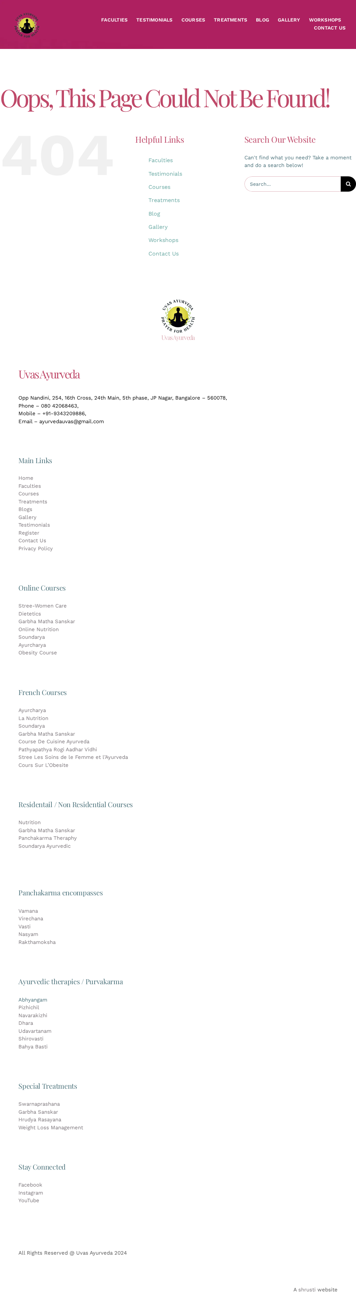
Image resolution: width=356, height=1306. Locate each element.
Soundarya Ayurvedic (44, 846)
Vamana (28, 911)
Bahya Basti (33, 1047)
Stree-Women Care (42, 606)
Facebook (30, 1185)
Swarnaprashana (39, 1104)
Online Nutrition (38, 629)
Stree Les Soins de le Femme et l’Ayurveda (73, 757)
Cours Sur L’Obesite (43, 765)
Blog (154, 213)
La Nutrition (33, 718)
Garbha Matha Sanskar (46, 621)
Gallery (158, 227)
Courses (159, 187)
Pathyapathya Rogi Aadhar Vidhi (57, 749)
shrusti (307, 1290)
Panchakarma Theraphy (47, 838)
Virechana (30, 918)
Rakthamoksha (37, 942)
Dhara (25, 1023)
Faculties (160, 160)
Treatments (164, 200)
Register (28, 533)
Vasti (24, 926)
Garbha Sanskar (38, 1112)
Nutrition (29, 822)
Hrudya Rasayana (39, 1119)
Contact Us (163, 253)
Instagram (30, 1193)
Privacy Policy (35, 548)
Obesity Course (37, 653)
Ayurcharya (32, 645)
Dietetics (29, 614)
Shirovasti (30, 1039)
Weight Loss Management (50, 1127)
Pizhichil (28, 1007)
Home (25, 478)
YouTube (28, 1200)
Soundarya (31, 637)
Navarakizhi (32, 1015)
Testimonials (165, 173)
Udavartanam (34, 1031)
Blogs (25, 509)
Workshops (163, 240)
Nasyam (28, 934)
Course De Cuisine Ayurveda (53, 741)
